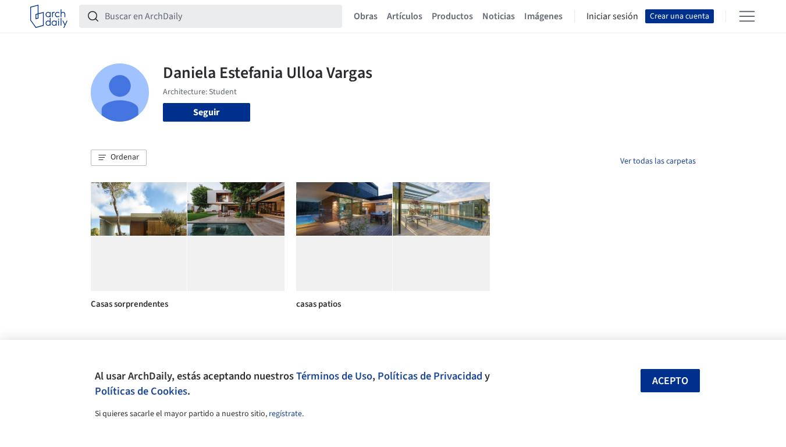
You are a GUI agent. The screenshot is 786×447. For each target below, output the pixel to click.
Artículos (404, 16)
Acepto (670, 381)
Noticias (498, 16)
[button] (119, 158)
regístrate (285, 414)
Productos (452, 16)
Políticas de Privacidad (430, 376)
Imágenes (543, 16)
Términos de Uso (334, 376)
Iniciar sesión (612, 16)
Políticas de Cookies (141, 391)
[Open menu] (747, 16)
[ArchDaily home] (48, 16)
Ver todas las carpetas (658, 161)
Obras (366, 16)
